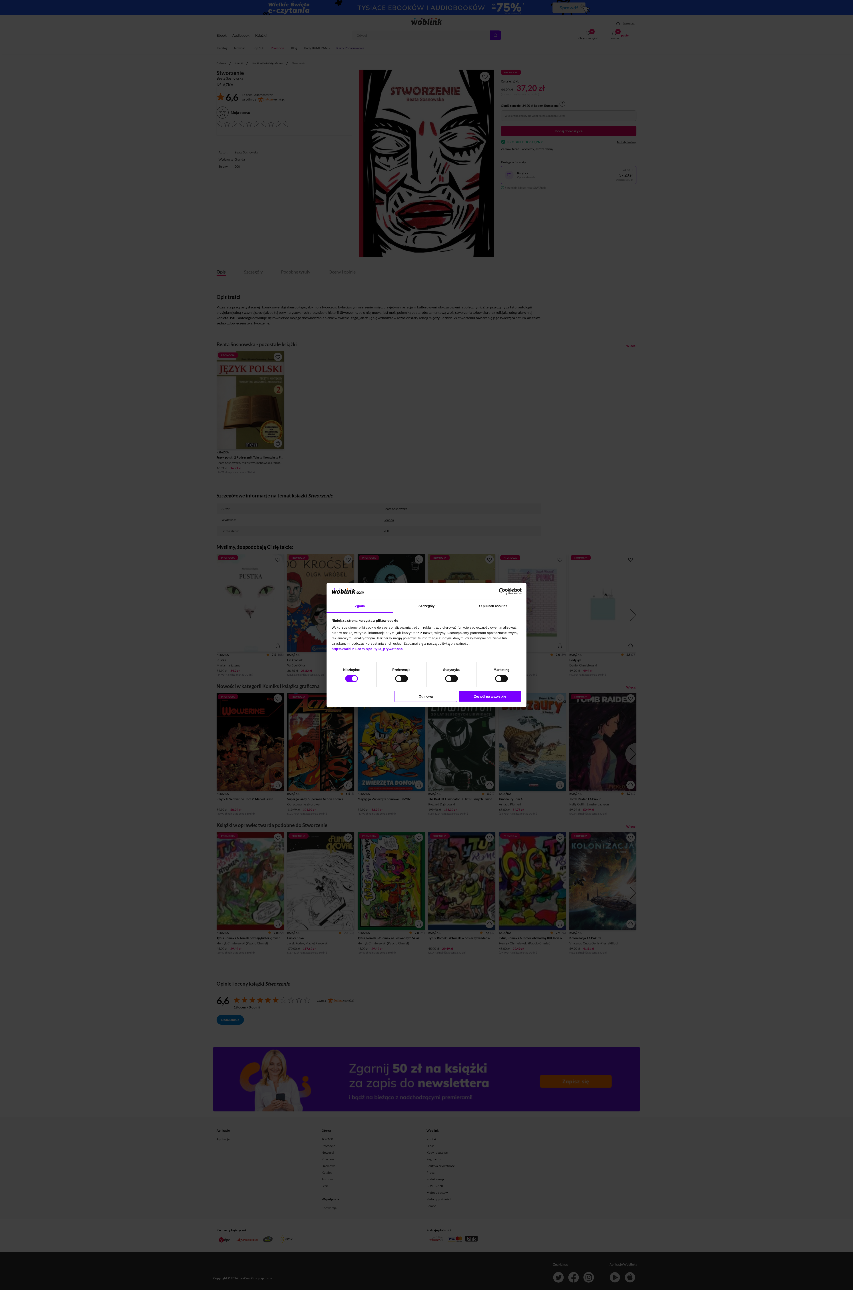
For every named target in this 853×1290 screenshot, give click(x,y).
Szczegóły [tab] (427, 606)
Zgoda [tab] (360, 606)
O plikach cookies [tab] (493, 606)
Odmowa (426, 696)
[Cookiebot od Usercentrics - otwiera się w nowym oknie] (502, 591)
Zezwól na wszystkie (490, 696)
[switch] (401, 678)
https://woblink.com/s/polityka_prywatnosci (368, 649)
